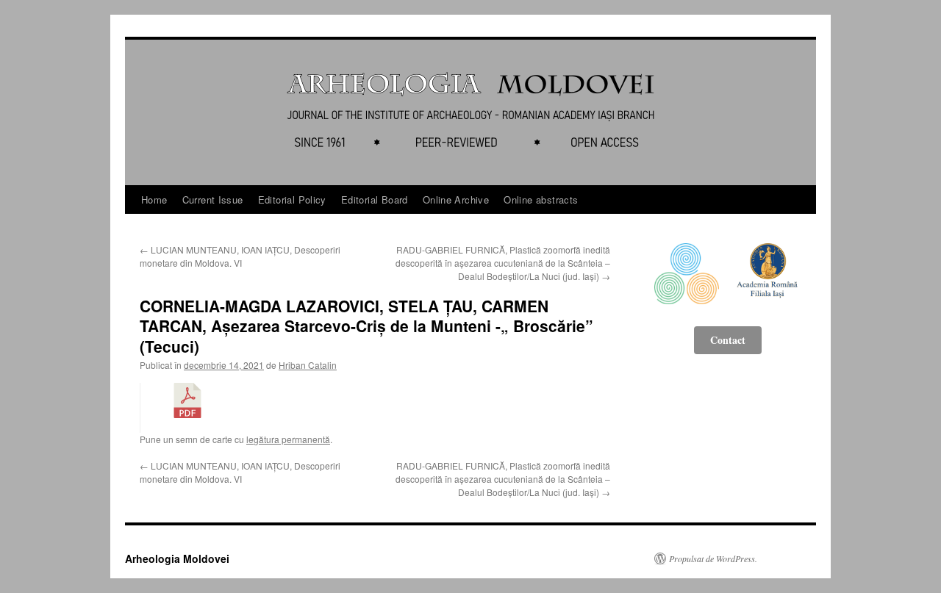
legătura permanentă (288, 439)
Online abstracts (541, 199)
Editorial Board (374, 199)
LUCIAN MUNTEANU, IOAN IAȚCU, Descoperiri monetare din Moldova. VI (240, 256)
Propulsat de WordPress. (713, 558)
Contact (727, 340)
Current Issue (212, 199)
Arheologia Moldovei (177, 558)
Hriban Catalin (308, 365)
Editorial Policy (292, 199)
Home (154, 199)
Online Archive (456, 199)
